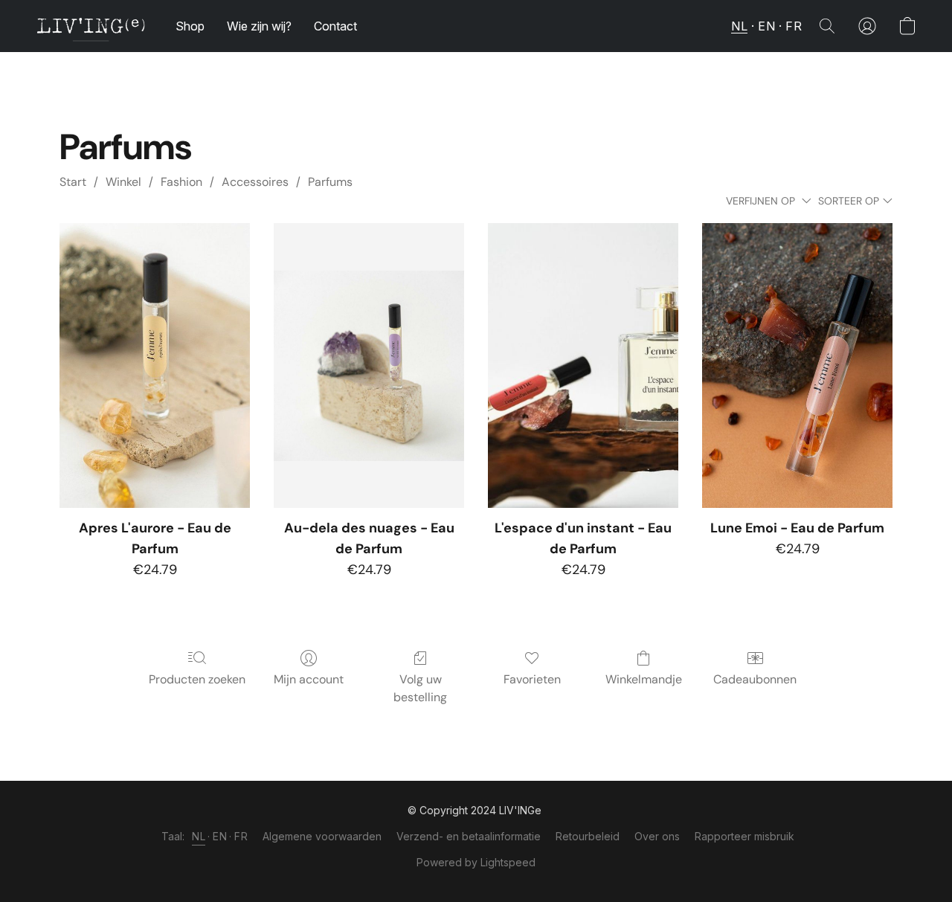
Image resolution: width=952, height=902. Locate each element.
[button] (91, 26)
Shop (190, 26)
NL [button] (739, 26)
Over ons (657, 836)
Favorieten (532, 679)
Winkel (123, 182)
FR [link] (241, 836)
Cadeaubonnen (755, 679)
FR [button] (793, 26)
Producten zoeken (197, 679)
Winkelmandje (643, 679)
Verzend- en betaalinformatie (468, 836)
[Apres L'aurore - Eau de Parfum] (155, 366)
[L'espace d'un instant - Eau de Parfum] (583, 366)
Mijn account (309, 679)
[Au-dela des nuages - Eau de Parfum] (369, 366)
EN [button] (766, 26)
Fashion (181, 182)
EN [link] (220, 836)
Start (73, 182)
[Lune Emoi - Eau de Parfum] (797, 366)
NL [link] (198, 836)
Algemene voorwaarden (322, 836)
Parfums (330, 182)
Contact (335, 26)
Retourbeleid (588, 836)
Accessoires (255, 182)
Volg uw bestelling (420, 688)
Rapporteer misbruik (744, 836)
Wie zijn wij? (259, 26)
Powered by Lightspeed (476, 862)
